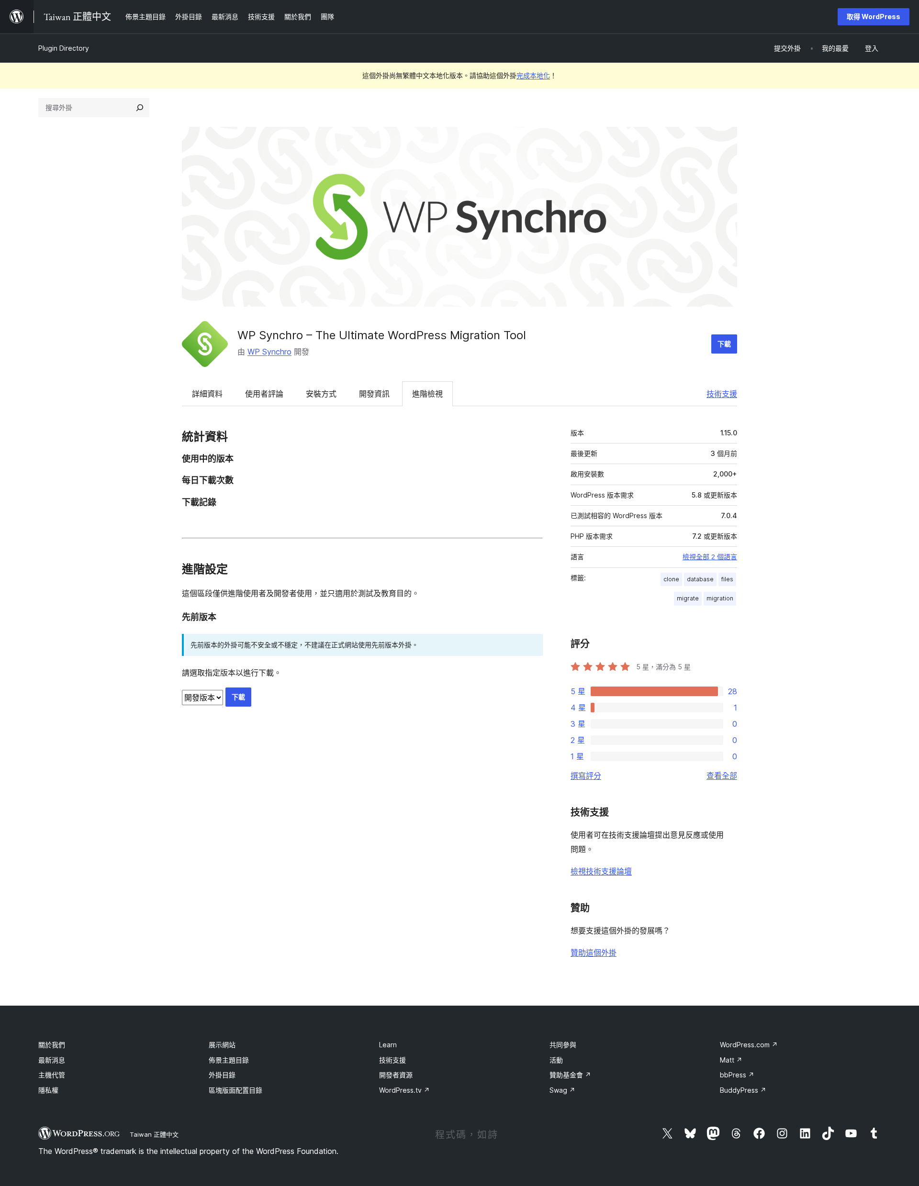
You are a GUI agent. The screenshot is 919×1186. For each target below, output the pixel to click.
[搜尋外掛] (139, 107)
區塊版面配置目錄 (235, 1090)
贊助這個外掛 (593, 952)
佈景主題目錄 (229, 1060)
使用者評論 (264, 394)
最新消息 (51, 1060)
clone (671, 579)
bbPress (737, 1075)
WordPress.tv (404, 1090)
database (700, 579)
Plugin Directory (63, 48)
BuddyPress (743, 1090)
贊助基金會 (570, 1075)
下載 (724, 344)
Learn (388, 1045)
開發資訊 (374, 394)
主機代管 (51, 1075)
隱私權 (48, 1090)
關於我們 (51, 1045)
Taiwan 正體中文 (154, 1134)
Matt (731, 1060)
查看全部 (721, 775)
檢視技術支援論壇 (601, 871)
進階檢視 (427, 394)
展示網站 (222, 1045)
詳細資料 (207, 394)
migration (719, 598)
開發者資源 (396, 1075)
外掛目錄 (222, 1075)
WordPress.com (749, 1045)
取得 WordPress (873, 16)
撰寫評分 (586, 775)
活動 (556, 1060)
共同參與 (562, 1045)
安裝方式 (321, 394)
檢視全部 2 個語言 (710, 557)
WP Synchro (269, 351)
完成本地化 (533, 75)
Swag (562, 1090)
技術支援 (721, 394)
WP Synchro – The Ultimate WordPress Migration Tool (381, 335)
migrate (688, 598)
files (727, 579)
